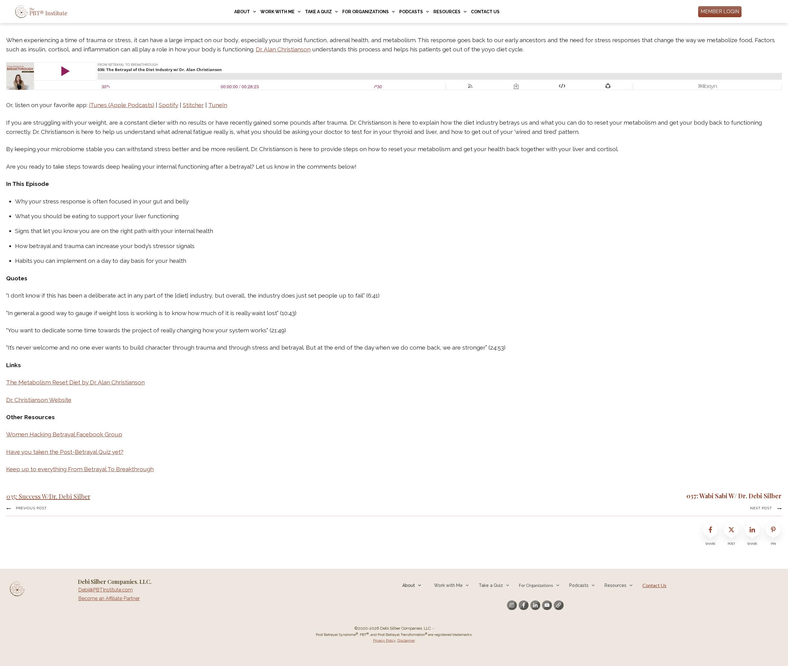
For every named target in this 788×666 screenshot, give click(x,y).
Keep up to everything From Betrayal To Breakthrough (80, 469)
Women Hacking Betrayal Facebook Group (64, 434)
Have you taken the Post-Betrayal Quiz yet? (64, 451)
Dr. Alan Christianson (283, 49)
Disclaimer (406, 640)
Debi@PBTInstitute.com (105, 590)
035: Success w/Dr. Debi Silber (48, 496)
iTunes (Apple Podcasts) (121, 105)
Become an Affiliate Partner (109, 598)
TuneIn (217, 105)
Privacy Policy (384, 640)
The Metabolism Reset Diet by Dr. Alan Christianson (75, 382)
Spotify (168, 105)
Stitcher (193, 105)
